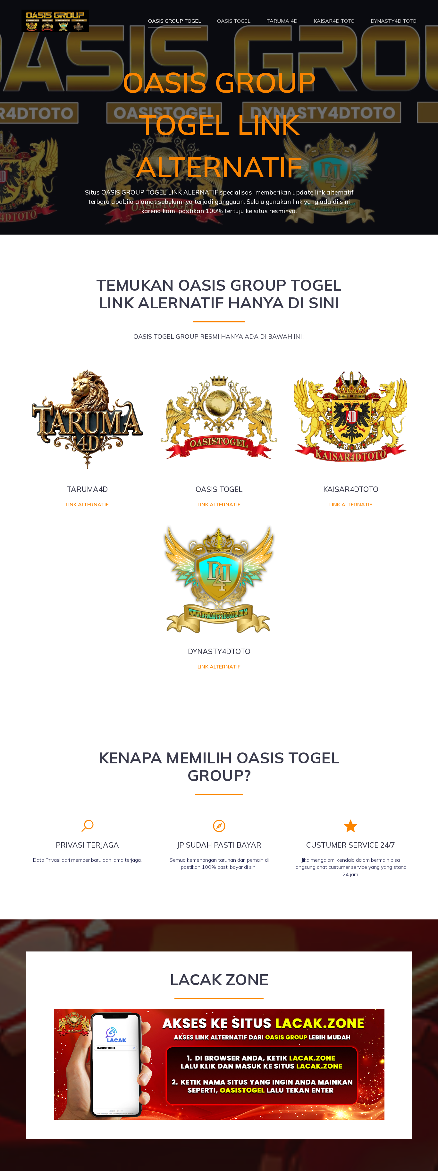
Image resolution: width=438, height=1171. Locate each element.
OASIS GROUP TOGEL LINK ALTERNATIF (219, 124)
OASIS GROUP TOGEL (174, 21)
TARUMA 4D (282, 21)
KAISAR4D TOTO (334, 21)
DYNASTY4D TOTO (394, 21)
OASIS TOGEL (233, 21)
